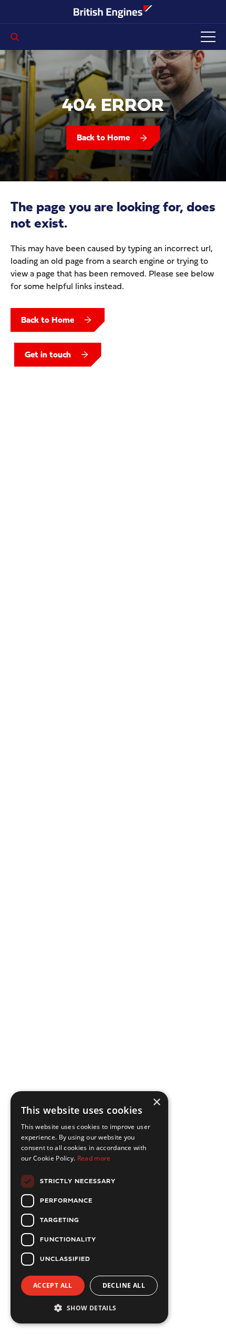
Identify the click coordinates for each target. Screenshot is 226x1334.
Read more (94, 1158)
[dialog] (89, 1207)
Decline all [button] (123, 1285)
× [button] (156, 1102)
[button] (89, 1307)
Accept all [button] (53, 1285)
